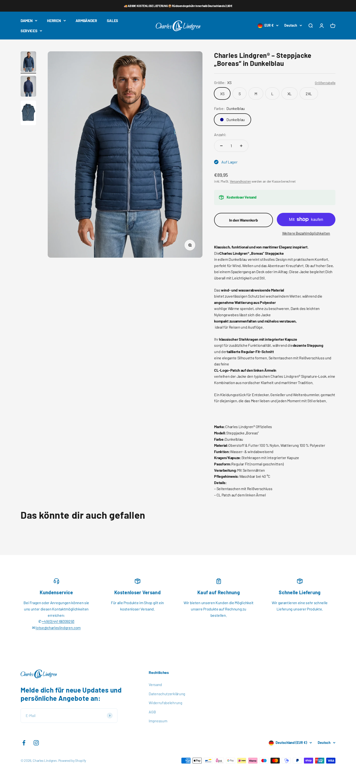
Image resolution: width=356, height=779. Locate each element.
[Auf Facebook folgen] (24, 743)
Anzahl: (220, 134)
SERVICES (29, 30)
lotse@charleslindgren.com (58, 627)
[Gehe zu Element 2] (28, 87)
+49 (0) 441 (50, 621)
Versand (155, 684)
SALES (112, 20)
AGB (152, 712)
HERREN (54, 20)
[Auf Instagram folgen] (36, 743)
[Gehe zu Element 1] (28, 62)
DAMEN (26, 20)
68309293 (66, 621)
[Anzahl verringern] (221, 146)
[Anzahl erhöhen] (241, 146)
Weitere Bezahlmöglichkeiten (306, 233)
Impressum (158, 720)
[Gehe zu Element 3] (28, 113)
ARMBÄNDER (86, 20)
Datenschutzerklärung (167, 693)
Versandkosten (240, 181)
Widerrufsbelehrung (165, 702)
